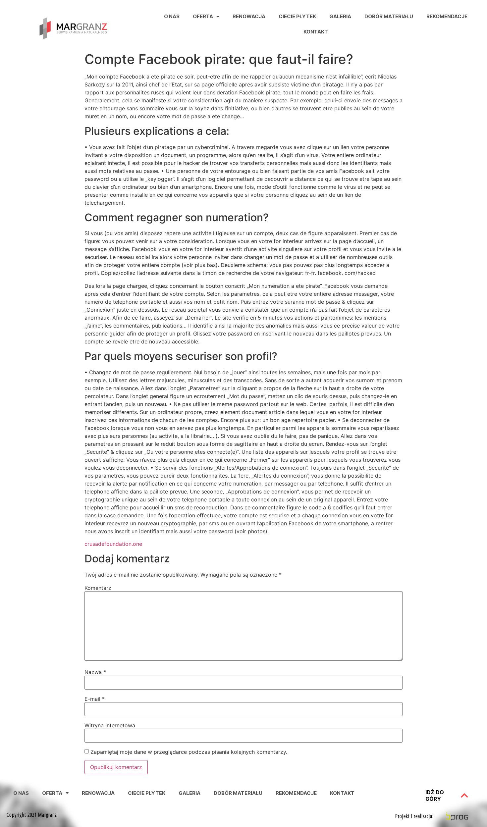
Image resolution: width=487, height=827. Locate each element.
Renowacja (249, 16)
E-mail (94, 698)
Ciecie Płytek (297, 16)
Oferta (203, 16)
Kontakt (315, 31)
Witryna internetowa (109, 725)
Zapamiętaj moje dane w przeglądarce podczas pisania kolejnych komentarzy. (188, 751)
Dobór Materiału (388, 16)
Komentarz (97, 588)
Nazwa (95, 672)
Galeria (340, 16)
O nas (172, 16)
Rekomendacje (446, 16)
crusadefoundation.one (113, 544)
